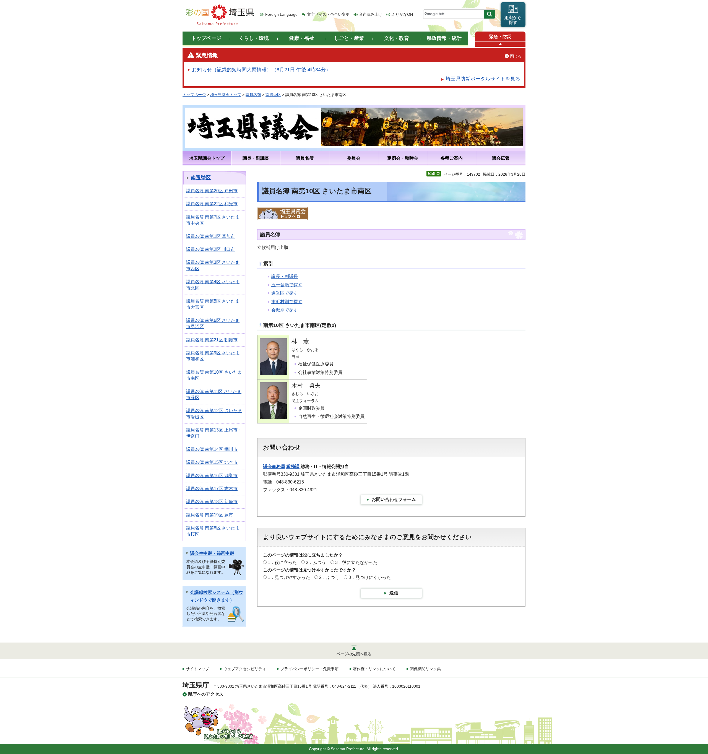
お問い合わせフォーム (394, 499)
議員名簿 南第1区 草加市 (210, 236)
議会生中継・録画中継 (212, 553)
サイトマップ (197, 669)
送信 (393, 593)
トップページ (194, 94)
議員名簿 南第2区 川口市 (210, 249)
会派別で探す (284, 310)
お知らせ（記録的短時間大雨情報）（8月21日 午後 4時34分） (261, 69)
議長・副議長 (284, 276)
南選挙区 (273, 94)
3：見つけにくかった (369, 577)
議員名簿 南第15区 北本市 (212, 462)
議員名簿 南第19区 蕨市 (209, 515)
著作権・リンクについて (374, 669)
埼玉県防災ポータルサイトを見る (483, 79)
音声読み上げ (370, 14)
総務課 (293, 466)
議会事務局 (274, 466)
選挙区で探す (284, 293)
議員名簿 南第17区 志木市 (212, 488)
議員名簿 (253, 94)
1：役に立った (282, 562)
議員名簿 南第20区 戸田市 (212, 190)
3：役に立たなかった (356, 562)
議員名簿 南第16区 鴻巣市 (212, 475)
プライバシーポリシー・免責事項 (309, 669)
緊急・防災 (500, 36)
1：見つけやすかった (289, 577)
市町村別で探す (286, 301)
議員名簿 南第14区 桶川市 (212, 449)
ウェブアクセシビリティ (244, 669)
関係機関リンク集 (425, 669)
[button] (500, 44)
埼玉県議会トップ (225, 94)
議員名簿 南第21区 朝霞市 (212, 339)
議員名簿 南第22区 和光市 (212, 203)
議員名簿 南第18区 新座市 (212, 501)
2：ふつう (316, 562)
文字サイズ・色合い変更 (328, 14)
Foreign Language (281, 14)
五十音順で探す (286, 284)
